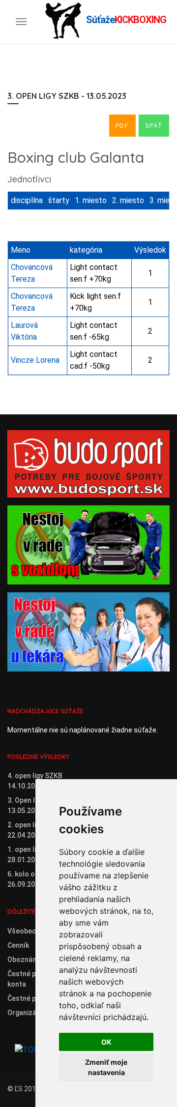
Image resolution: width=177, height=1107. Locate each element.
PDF (122, 125)
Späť (154, 125)
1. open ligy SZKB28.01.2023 (34, 854)
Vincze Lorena (35, 360)
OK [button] (106, 1042)
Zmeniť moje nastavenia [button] (106, 1067)
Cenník (18, 945)
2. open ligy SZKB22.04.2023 (34, 830)
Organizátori (27, 1013)
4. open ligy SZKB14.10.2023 (34, 781)
